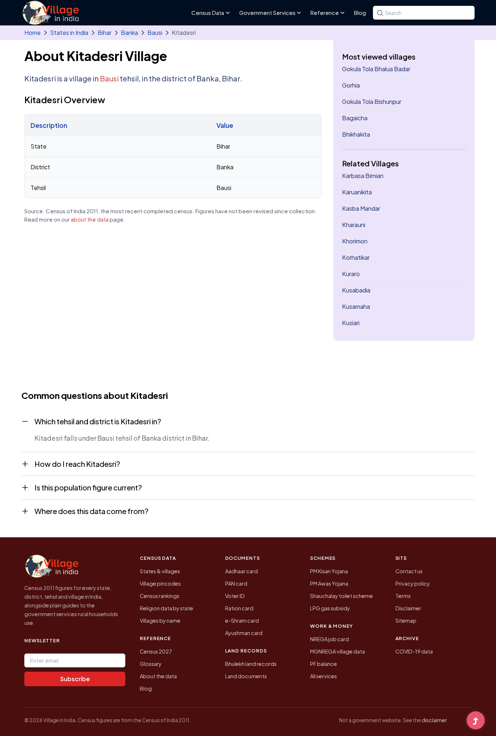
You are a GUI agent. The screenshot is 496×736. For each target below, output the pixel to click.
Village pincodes (160, 583)
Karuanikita (357, 192)
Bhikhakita (356, 134)
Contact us (409, 571)
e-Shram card (242, 620)
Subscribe (75, 679)
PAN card (236, 583)
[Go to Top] (475, 721)
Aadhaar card (241, 571)
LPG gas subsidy (330, 608)
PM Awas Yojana (329, 583)
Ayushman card (244, 633)
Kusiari (350, 323)
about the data (90, 219)
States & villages (160, 571)
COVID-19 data (414, 651)
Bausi (154, 32)
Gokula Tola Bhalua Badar (376, 69)
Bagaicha (354, 118)
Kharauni (353, 225)
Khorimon (354, 241)
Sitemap (405, 620)
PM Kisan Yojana (329, 571)
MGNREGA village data (337, 651)
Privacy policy (412, 583)
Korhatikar (356, 257)
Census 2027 (156, 651)
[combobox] (424, 13)
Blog (360, 12)
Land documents (246, 676)
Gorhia (351, 85)
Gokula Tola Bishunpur (371, 101)
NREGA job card (329, 639)
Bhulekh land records (251, 663)
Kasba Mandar (361, 208)
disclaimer (434, 720)
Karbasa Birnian (362, 175)
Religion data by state (166, 608)
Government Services (267, 12)
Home (32, 32)
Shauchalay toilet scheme (341, 596)
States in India (69, 32)
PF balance (323, 663)
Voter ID (235, 596)
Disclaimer (408, 608)
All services (323, 676)
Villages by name (160, 620)
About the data (158, 676)
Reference (324, 12)
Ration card (239, 608)
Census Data (207, 12)
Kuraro (351, 274)
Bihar (104, 32)
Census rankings (159, 596)
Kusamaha (356, 306)
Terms (403, 596)
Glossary (151, 663)
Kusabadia (356, 290)
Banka (129, 32)
